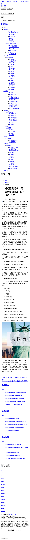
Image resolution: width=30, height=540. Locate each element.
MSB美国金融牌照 (14, 150)
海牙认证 (5, 110)
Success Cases (5, 414)
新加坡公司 (12, 75)
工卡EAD (11, 41)
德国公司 (11, 82)
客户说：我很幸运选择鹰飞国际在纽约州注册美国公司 (16, 424)
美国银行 (5, 136)
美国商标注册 (12, 94)
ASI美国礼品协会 (13, 147)
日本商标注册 (12, 106)
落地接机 (11, 157)
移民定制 (9, 1)
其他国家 (11, 135)
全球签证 (5, 126)
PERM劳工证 (12, 48)
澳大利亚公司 (12, 68)
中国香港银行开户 (14, 140)
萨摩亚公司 (12, 84)
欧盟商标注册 (12, 99)
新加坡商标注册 (13, 105)
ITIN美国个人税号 (14, 168)
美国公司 (11, 64)
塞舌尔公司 (12, 77)
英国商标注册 (12, 103)
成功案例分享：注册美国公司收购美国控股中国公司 (15, 421)
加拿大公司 (12, 66)
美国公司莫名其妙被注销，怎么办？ (12, 418)
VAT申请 (11, 152)
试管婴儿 (11, 159)
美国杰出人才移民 (11, 43)
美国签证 (11, 129)
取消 (3, 8)
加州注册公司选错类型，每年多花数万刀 (13, 395)
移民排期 (15, 1)
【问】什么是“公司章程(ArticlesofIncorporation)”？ (15, 458)
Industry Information (6, 388)
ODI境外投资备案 (13, 166)
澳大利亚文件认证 (14, 119)
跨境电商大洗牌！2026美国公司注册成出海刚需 (15, 401)
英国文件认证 (12, 115)
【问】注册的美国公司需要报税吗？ (12, 452)
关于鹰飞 (3, 1)
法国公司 (11, 89)
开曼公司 (11, 71)
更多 (3, 389)
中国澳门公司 (12, 61)
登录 (2, 5)
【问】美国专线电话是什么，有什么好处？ (14, 444)
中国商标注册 (12, 96)
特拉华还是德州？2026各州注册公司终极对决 (14, 398)
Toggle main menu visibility (8, 20)
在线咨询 (21, 1)
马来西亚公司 (12, 87)
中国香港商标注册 (14, 98)
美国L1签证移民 (10, 31)
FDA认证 (11, 124)
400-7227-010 (12, 514)
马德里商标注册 (13, 101)
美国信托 (11, 154)
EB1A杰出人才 (13, 45)
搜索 (2, 17)
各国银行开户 (12, 142)
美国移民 (5, 29)
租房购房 (11, 156)
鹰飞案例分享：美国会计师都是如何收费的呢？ (14, 427)
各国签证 (8, 128)
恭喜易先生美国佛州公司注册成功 (12, 430)
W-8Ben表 (11, 161)
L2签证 (11, 38)
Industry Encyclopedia (7, 440)
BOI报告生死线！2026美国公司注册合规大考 (14, 404)
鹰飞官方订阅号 (6, 466)
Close (2, 538)
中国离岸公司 (9, 57)
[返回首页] (2, 11)
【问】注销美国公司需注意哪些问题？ (13, 455)
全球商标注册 (9, 92)
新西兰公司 (12, 80)
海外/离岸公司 (10, 62)
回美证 (11, 40)
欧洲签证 (11, 133)
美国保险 (11, 165)
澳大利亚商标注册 (14, 108)
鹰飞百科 (5, 170)
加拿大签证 (12, 131)
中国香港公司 (12, 59)
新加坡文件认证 (13, 117)
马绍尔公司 (12, 78)
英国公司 (11, 73)
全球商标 (5, 91)
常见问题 (5, 437)
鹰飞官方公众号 (6, 465)
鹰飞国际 (4, 24)
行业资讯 (5, 385)
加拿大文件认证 (13, 121)
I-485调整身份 (12, 50)
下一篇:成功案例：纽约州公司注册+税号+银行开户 (15, 381)
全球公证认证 (9, 112)
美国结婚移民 (9, 52)
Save (6, 538)
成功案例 (5, 411)
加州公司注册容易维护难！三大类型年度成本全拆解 (15, 392)
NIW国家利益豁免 (14, 47)
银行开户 (8, 138)
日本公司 (11, 85)
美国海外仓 (12, 163)
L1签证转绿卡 (12, 36)
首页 (4, 27)
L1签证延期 (12, 34)
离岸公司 (5, 55)
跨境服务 (5, 143)
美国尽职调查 (12, 149)
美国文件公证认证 (14, 113)
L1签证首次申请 (13, 33)
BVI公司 (11, 69)
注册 (5, 5)
